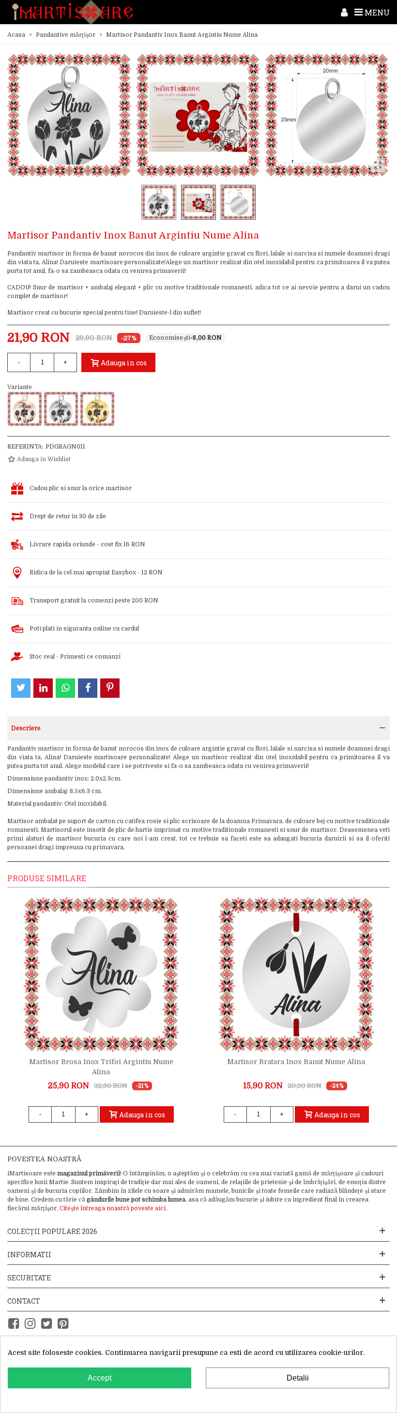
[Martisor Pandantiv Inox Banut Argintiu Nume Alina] (61, 408)
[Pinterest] (63, 1323)
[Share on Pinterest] (110, 688)
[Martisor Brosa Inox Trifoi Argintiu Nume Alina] (101, 974)
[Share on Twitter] (21, 688)
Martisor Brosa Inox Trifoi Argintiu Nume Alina (101, 1067)
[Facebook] (13, 1323)
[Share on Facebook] (87, 688)
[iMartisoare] (72, 12)
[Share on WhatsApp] (65, 688)
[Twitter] (46, 1323)
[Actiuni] (344, 12)
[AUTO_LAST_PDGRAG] (327, 114)
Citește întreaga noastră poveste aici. (113, 1208)
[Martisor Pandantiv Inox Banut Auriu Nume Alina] (97, 408)
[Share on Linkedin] (43, 688)
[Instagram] (30, 1323)
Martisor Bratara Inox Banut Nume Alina (296, 1062)
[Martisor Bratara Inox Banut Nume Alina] (296, 974)
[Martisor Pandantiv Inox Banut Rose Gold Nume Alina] (24, 408)
